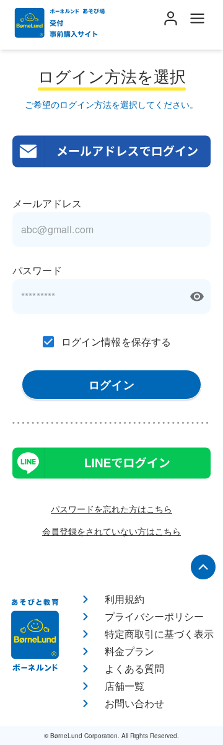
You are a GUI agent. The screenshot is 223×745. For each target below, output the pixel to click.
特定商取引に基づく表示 (159, 634)
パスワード (37, 270)
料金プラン (129, 651)
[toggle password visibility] (197, 296)
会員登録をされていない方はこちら (111, 531)
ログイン (111, 385)
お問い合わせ (134, 703)
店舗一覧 (124, 686)
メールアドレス (47, 203)
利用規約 (124, 599)
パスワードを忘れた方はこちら (111, 508)
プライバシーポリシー (154, 616)
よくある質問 (134, 668)
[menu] (197, 18)
